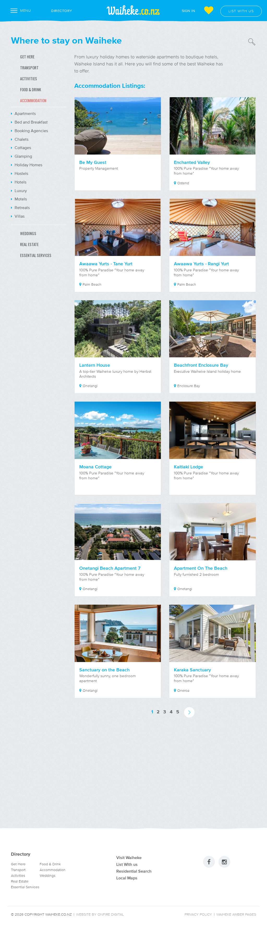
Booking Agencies (31, 131)
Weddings (47, 876)
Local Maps (126, 877)
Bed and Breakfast (31, 122)
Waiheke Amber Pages (236, 914)
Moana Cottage (95, 466)
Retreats (22, 208)
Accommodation (52, 870)
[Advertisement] (38, 351)
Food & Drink (50, 864)
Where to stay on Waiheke (66, 40)
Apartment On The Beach (200, 568)
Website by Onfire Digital (100, 914)
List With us (127, 864)
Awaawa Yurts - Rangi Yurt (201, 263)
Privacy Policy (198, 914)
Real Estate (19, 881)
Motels (20, 199)
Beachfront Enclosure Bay (201, 365)
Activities (18, 876)
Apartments (25, 114)
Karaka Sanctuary (192, 669)
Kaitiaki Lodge (188, 466)
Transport (18, 870)
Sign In (188, 10)
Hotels (20, 182)
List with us (241, 11)
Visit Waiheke (129, 857)
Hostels (21, 173)
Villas (19, 216)
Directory (61, 10)
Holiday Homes (28, 165)
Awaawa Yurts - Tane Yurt (105, 263)
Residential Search (133, 871)
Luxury (20, 191)
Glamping (23, 156)
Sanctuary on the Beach (104, 669)
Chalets (21, 139)
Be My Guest (92, 162)
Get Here (18, 864)
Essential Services (25, 887)
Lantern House (94, 365)
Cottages (22, 148)
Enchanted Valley (192, 162)
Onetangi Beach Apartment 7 (110, 568)
